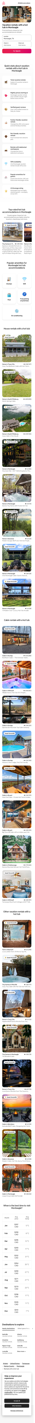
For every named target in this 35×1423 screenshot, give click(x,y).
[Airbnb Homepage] (3, 3)
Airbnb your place (24, 3)
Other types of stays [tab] (24, 1328)
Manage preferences (16, 1411)
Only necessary (16, 1406)
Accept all (17, 1401)
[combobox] (17, 38)
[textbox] (9, 45)
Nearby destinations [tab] (8, 1328)
